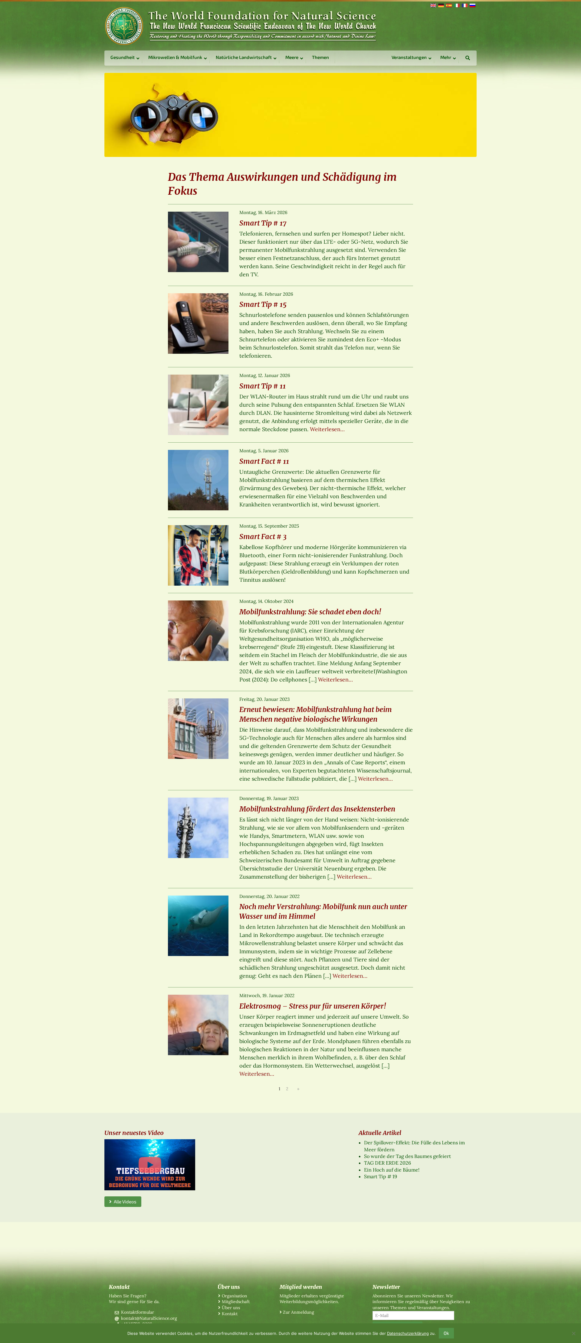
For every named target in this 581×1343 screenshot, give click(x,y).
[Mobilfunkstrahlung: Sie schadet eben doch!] (198, 630)
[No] (573, 1333)
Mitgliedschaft (236, 1301)
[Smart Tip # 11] (198, 404)
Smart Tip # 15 (263, 304)
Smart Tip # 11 (262, 386)
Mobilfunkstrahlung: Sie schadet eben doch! (310, 611)
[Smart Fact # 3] (198, 555)
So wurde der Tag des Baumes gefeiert (407, 1156)
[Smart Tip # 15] (198, 323)
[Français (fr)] (464, 5)
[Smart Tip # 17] (198, 241)
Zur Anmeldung (298, 1312)
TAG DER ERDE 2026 (387, 1163)
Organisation (234, 1296)
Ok (446, 1333)
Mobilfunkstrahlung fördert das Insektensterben (317, 809)
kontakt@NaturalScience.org (149, 1318)
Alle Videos (124, 1201)
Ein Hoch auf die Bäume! (391, 1170)
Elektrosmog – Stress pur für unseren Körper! (312, 1006)
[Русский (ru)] (472, 5)
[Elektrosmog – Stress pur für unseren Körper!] (198, 1024)
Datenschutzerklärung (408, 1333)
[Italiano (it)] (456, 5)
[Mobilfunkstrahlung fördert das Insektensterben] (198, 827)
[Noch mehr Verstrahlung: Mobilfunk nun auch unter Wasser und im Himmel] (198, 925)
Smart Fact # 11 (264, 461)
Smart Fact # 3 (263, 536)
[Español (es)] (448, 5)
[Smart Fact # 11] (198, 479)
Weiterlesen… (327, 429)
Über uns (231, 1307)
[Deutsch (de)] (440, 5)
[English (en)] (432, 5)
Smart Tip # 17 (262, 223)
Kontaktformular (137, 1312)
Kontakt (230, 1313)
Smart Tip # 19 (380, 1176)
